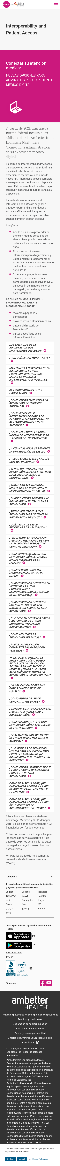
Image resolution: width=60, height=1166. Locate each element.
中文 (8, 900)
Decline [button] (10, 1159)
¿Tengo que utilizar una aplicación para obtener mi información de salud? (28, 514)
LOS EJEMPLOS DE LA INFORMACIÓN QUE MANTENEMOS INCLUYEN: (25, 347)
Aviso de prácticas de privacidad (41, 1014)
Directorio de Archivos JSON (22, 1037)
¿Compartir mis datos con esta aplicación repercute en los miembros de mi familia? (28, 558)
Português (27, 900)
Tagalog (42, 896)
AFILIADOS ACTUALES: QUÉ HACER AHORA (26, 391)
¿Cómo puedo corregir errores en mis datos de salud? (26, 573)
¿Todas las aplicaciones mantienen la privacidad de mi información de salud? (28, 488)
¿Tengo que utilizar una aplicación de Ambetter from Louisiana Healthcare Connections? (30, 473)
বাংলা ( (8, 912)
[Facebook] (42, 982)
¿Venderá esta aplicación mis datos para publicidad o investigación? (30, 711)
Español (26, 891)
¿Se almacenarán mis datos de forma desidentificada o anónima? (28, 738)
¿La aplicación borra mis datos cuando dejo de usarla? (26, 688)
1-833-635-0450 (14, 952)
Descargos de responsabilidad (30, 1033)
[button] (38, 1159)
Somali (41, 908)
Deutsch (10, 904)
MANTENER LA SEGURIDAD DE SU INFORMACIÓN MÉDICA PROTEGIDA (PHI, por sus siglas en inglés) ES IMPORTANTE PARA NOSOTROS (29, 374)
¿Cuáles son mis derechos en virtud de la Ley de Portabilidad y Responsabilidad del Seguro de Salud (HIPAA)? (29, 589)
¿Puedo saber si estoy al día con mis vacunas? (29, 460)
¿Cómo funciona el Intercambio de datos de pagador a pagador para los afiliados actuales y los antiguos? (29, 419)
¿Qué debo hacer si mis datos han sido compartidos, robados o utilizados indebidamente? (29, 623)
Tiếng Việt (11, 896)
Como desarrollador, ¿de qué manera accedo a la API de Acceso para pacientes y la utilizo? (28, 788)
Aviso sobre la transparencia (30, 1028)
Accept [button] (22, 1159)
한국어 (25, 908)
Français (42, 891)
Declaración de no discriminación (30, 1024)
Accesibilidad (28, 1042)
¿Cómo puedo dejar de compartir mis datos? (24, 700)
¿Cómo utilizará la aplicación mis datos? (25, 636)
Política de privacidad (13, 1014)
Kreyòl (41, 900)
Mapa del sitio (45, 1037)
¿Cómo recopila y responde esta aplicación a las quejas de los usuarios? (29, 725)
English (9, 891)
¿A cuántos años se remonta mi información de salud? (29, 450)
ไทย (24, 904)
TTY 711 (10, 957)
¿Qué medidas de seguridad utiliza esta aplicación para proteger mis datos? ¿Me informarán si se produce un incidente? (29, 754)
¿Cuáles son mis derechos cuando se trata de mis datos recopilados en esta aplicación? (28, 607)
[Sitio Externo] (19, 968)
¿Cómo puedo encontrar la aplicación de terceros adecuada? (28, 403)
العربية (25, 896)
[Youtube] (48, 982)
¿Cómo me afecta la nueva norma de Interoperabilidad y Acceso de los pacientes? (29, 435)
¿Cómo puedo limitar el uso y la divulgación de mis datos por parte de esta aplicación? (29, 772)
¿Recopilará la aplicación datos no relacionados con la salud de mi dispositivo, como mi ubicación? (29, 542)
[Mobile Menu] (56, 4)
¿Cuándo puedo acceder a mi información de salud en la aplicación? (29, 501)
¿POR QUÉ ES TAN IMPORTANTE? (29, 357)
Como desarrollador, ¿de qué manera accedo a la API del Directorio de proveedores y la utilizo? (28, 804)
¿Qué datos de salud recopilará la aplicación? (27, 526)
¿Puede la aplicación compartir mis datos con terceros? (27, 647)
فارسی (9, 908)
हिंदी (40, 904)
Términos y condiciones (30, 1019)
